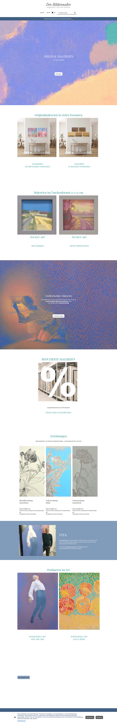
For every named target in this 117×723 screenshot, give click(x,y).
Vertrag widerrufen (23, 677)
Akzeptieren (89, 717)
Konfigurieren (21, 721)
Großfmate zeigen (58, 316)
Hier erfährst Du (63, 540)
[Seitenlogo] (58, 5)
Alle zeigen (58, 74)
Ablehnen (99, 717)
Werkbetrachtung (70, 547)
